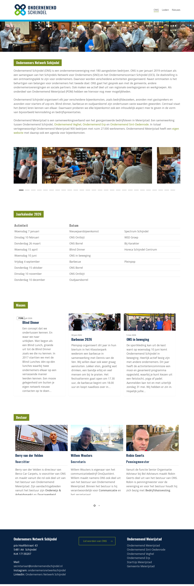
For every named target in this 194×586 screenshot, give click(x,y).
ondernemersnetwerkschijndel (47, 570)
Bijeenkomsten (81, 318)
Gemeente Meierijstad (141, 566)
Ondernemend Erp (94, 124)
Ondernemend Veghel (67, 124)
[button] (97, 541)
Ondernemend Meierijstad (143, 545)
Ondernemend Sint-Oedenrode (129, 124)
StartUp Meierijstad (139, 562)
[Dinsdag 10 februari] (97, 237)
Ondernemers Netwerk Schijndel (46, 574)
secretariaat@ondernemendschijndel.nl (38, 566)
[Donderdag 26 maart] (97, 243)
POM (20, 318)
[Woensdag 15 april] (97, 249)
